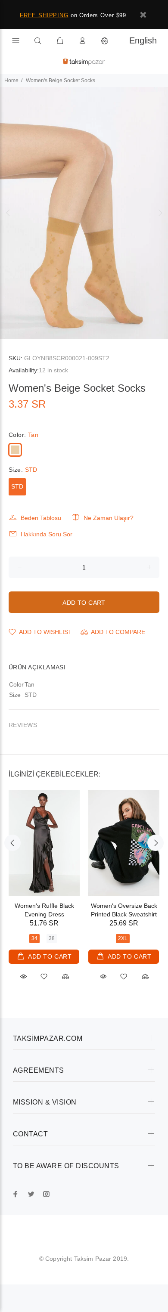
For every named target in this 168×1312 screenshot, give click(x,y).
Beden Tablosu (41, 517)
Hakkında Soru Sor (46, 534)
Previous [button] (8, 212)
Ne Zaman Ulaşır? (109, 517)
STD (17, 486)
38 (52, 938)
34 (34, 938)
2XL (123, 938)
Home (11, 80)
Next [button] (160, 212)
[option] (84, 213)
